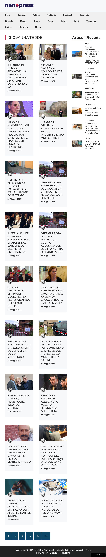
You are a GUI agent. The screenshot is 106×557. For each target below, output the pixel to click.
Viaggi (50, 21)
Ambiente (51, 15)
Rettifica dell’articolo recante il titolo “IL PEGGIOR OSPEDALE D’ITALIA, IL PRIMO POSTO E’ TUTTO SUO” (92, 55)
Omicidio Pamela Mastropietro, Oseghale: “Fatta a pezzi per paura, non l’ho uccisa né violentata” (52, 455)
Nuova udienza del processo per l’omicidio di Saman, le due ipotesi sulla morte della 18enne (52, 350)
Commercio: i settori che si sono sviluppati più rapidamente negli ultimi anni (92, 128)
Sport (76, 21)
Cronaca (21, 15)
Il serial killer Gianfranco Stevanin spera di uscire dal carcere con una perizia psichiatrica (18, 242)
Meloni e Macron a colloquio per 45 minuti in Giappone (51, 71)
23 (38, 536)
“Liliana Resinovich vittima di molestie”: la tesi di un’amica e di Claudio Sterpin (18, 296)
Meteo (38, 27)
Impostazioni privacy (98, 555)
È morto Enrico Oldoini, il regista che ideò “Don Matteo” (18, 401)
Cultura (8, 27)
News (7, 15)
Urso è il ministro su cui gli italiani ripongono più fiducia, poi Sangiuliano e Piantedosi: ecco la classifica (18, 134)
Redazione (65, 553)
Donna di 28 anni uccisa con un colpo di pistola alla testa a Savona (52, 506)
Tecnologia (91, 21)
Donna (37, 21)
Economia (84, 15)
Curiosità (23, 27)
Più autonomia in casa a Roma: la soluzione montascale (92, 145)
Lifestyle (9, 21)
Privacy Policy (42, 553)
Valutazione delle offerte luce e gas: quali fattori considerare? (92, 95)
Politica (36, 15)
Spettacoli (67, 15)
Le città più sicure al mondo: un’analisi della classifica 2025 (93, 111)
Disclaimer (54, 553)
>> (46, 536)
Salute (63, 21)
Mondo (23, 21)
